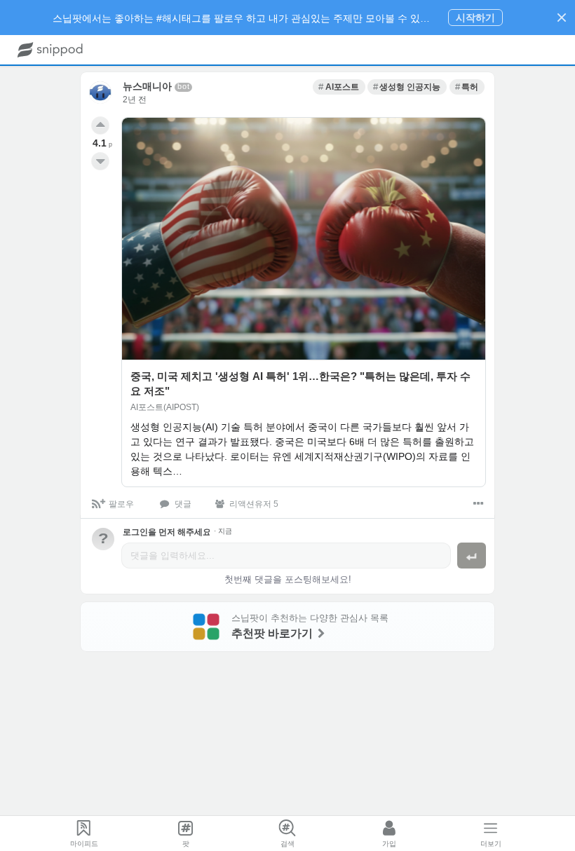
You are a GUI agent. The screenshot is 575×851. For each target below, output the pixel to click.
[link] (339, 87)
